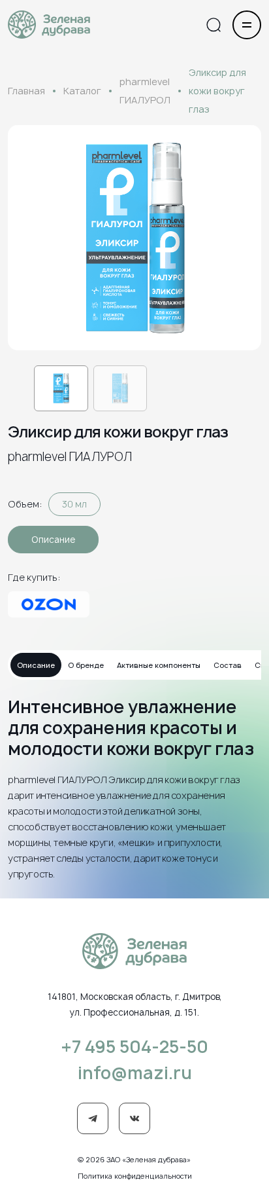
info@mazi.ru (135, 1072)
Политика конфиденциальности (135, 1176)
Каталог (82, 90)
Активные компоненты (158, 665)
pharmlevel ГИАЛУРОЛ (144, 90)
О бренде (86, 665)
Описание (53, 539)
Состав (228, 665)
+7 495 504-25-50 (134, 1046)
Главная (26, 90)
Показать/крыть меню (246, 24)
